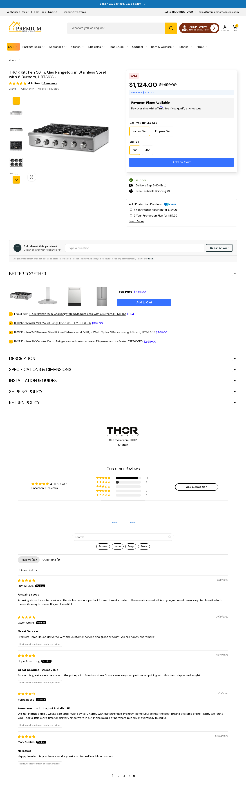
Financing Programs (74, 12)
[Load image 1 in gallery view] (16, 113)
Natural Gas (140, 131)
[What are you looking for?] (171, 28)
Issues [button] (117, 546)
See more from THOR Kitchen (123, 442)
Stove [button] (143, 546)
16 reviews (49, 83)
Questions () (51, 560)
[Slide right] (16, 180)
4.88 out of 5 (58, 484)
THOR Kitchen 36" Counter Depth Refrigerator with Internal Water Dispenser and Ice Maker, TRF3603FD (78, 341)
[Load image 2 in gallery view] (16, 130)
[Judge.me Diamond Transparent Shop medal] (132, 513)
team (150, 258)
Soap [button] (131, 546)
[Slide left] (16, 101)
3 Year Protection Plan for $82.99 (155, 210)
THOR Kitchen (26, 88)
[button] (235, 28)
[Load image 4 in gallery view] (16, 162)
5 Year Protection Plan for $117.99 (155, 215)
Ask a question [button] (196, 487)
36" (135, 150)
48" (147, 150)
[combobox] (122, 28)
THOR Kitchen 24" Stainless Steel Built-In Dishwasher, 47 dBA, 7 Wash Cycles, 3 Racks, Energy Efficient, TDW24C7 (84, 332)
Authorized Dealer (17, 12)
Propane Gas (163, 131)
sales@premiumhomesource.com (219, 12)
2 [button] (118, 776)
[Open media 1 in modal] (68, 140)
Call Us (178, 12)
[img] (26, 580)
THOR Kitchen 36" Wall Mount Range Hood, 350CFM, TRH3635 (52, 323)
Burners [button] (103, 546)
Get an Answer (219, 248)
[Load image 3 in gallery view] (16, 146)
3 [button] (124, 776)
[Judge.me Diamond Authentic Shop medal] (114, 513)
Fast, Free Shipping (45, 12)
